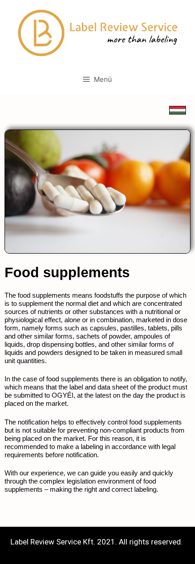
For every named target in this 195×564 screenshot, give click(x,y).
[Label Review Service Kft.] (97, 32)
